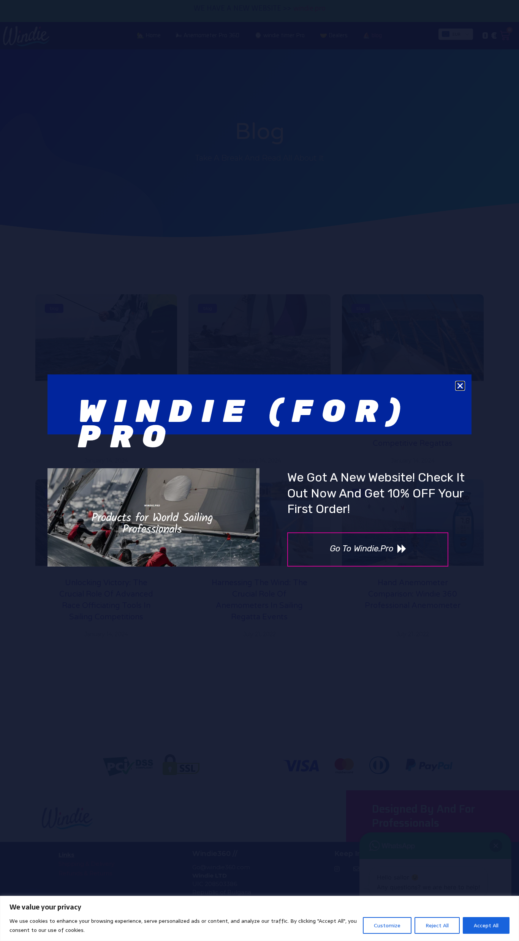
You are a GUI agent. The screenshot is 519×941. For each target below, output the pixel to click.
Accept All (486, 925)
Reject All (437, 925)
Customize (387, 925)
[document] (259, 470)
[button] (460, 386)
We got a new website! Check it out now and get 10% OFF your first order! (376, 493)
